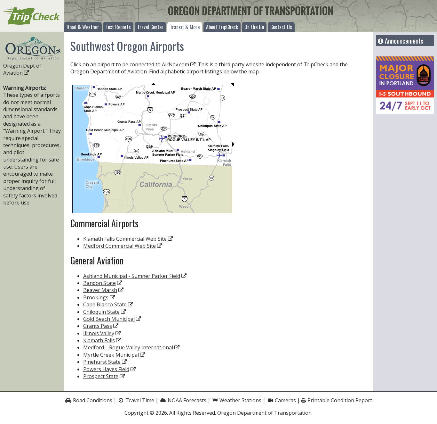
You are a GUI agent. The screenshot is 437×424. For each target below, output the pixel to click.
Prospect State (100, 376)
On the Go (254, 27)
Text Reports (118, 27)
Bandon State (99, 283)
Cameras (285, 400)
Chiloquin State (101, 311)
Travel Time (139, 400)
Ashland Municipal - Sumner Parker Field (131, 275)
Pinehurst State (102, 361)
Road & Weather (83, 27)
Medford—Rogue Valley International (128, 347)
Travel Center (150, 27)
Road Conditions (92, 400)
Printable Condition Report (339, 400)
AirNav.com (175, 64)
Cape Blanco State (105, 304)
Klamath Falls (99, 340)
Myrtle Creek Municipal (111, 354)
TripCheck (32, 16)
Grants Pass (97, 325)
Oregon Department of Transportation (264, 412)
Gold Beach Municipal (109, 318)
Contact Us (281, 27)
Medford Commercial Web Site (119, 245)
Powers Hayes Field (106, 369)
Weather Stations (239, 400)
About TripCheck (222, 27)
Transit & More (185, 27)
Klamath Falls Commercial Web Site (125, 238)
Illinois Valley (98, 333)
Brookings (95, 297)
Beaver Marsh (100, 290)
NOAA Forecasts (186, 400)
